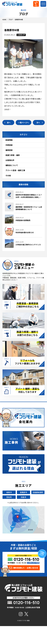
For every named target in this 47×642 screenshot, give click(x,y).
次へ (38, 122)
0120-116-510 (26, 559)
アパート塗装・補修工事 (15, 170)
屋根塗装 (9, 150)
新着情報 (9, 140)
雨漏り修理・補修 (13, 155)
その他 (8, 175)
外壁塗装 (9, 145)
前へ (9, 122)
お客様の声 (10, 160)
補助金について (12, 165)
